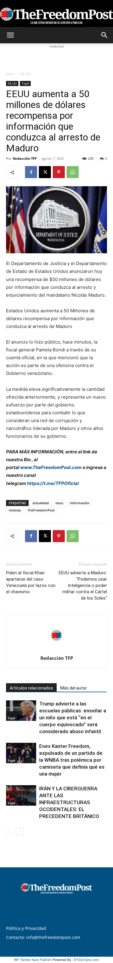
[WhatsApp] (73, 172)
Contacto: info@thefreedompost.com (43, 937)
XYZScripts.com (86, 960)
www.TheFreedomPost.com (51, 467)
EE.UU (25, 73)
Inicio (10, 73)
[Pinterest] (59, 172)
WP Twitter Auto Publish (33, 960)
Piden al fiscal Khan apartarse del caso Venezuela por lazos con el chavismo (30, 582)
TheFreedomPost (41, 510)
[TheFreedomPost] (56, 14)
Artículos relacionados (31, 688)
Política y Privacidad (26, 928)
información (79, 503)
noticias (15, 510)
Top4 (25, 83)
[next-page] (19, 831)
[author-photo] (56, 649)
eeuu (59, 503)
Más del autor (73, 688)
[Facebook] (31, 172)
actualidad (41, 503)
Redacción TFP (25, 158)
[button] (10, 35)
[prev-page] (10, 831)
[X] (45, 172)
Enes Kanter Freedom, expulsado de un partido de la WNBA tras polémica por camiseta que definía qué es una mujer (72, 760)
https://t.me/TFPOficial (53, 483)
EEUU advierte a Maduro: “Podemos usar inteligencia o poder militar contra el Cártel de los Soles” (83, 585)
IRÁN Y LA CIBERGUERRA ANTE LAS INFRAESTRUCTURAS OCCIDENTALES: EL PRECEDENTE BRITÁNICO (69, 802)
